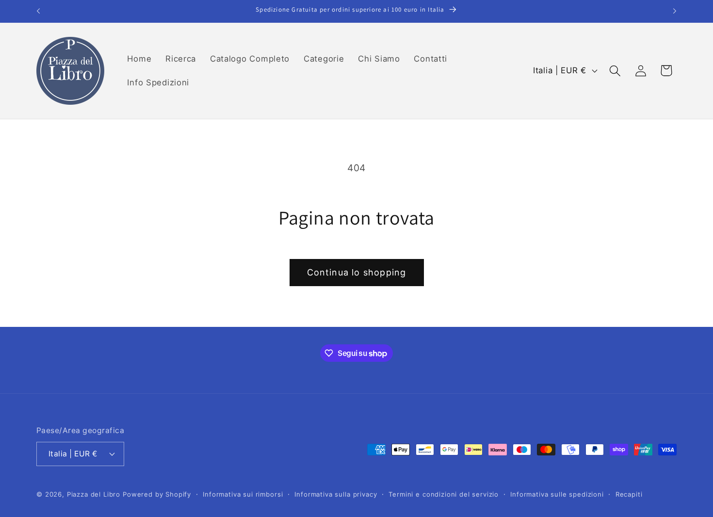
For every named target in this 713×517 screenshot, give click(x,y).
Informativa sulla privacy (335, 494)
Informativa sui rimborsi (243, 494)
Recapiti (629, 494)
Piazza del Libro (93, 494)
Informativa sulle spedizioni (557, 494)
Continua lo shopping (356, 272)
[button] (615, 70)
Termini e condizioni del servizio (444, 494)
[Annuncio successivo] (674, 11)
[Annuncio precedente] (38, 11)
